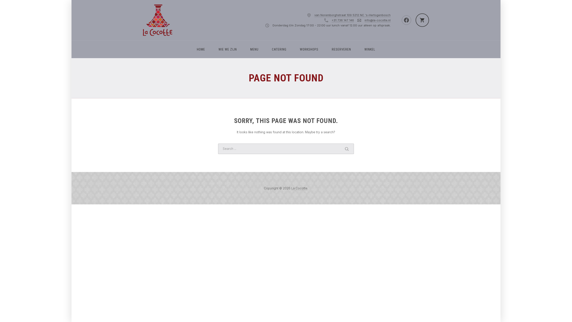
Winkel (369, 49)
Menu (254, 49)
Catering (279, 49)
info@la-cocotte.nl (378, 20)
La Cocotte (299, 188)
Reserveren (341, 49)
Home (201, 49)
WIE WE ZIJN (228, 49)
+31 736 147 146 (343, 20)
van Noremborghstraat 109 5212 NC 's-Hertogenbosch (352, 15)
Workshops (309, 49)
